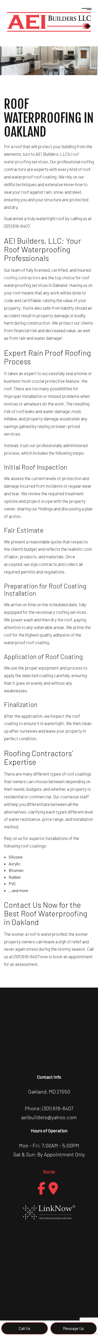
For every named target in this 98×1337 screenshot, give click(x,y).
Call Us (24, 1328)
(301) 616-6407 (57, 1108)
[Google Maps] (53, 1188)
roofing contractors (22, 277)
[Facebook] (41, 1188)
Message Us (73, 1328)
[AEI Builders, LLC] (49, 21)
